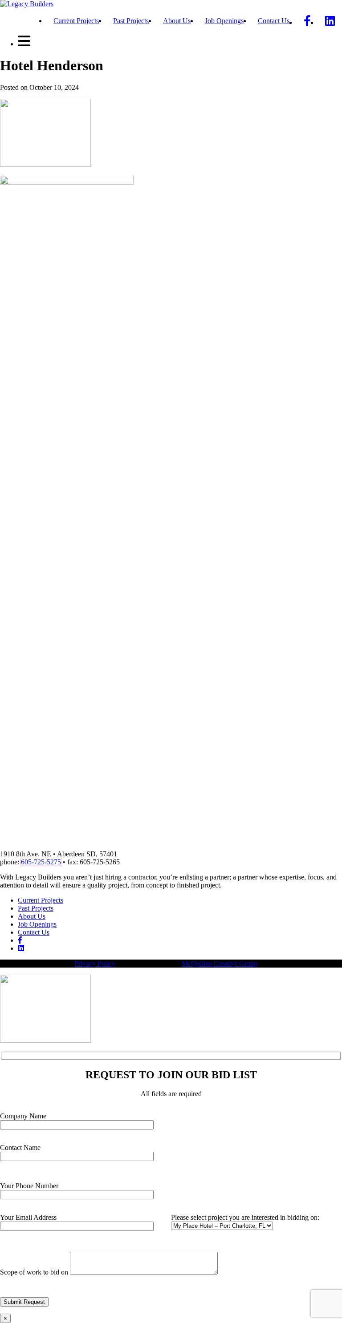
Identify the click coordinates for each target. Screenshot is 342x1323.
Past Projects (131, 20)
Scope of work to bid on (35, 1272)
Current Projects (76, 20)
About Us (177, 20)
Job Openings (224, 20)
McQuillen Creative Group (219, 963)
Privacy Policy (94, 963)
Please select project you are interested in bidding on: (245, 1217)
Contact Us (273, 20)
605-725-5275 (41, 862)
